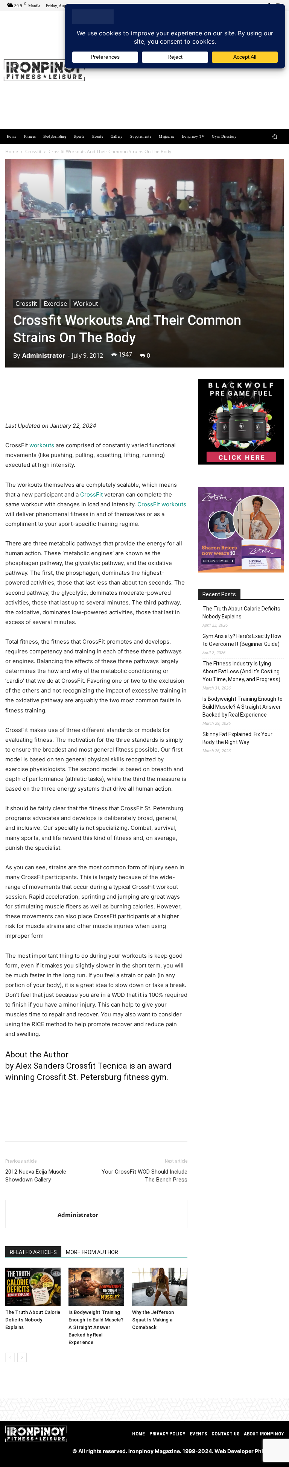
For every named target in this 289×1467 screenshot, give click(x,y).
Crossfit (33, 151)
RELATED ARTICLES (33, 1252)
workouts (42, 445)
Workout (85, 303)
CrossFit (91, 494)
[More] (135, 399)
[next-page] (22, 1357)
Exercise (55, 303)
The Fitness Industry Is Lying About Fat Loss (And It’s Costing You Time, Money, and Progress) (241, 671)
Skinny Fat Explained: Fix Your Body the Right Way (237, 738)
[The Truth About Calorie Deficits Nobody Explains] (33, 1287)
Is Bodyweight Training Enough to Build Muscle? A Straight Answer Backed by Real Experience (95, 1327)
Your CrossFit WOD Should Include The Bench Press (144, 1175)
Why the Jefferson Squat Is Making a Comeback (153, 1319)
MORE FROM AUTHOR (92, 1252)
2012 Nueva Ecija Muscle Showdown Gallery (35, 1175)
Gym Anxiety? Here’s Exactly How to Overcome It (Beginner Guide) (241, 640)
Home (11, 151)
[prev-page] (10, 1357)
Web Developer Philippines (249, 1451)
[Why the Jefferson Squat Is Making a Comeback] (159, 1287)
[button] (275, 136)
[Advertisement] (188, 71)
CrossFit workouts (161, 504)
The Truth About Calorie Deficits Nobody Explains (32, 1319)
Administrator (43, 355)
